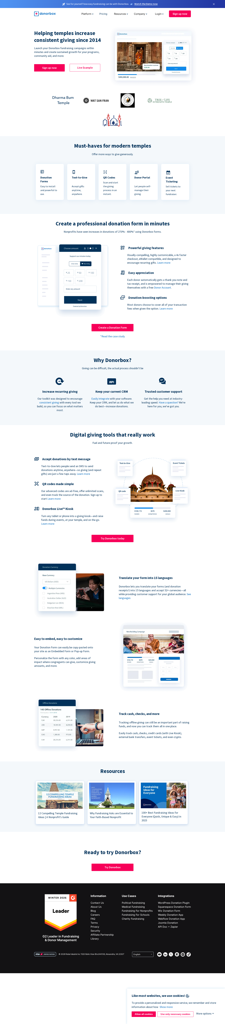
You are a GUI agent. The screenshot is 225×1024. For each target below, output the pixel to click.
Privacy (95, 926)
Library (95, 938)
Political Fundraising (133, 902)
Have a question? (168, 402)
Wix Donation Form (169, 910)
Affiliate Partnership (102, 934)
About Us (96, 906)
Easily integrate (100, 398)
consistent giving (49, 402)
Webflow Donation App (171, 918)
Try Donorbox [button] (113, 867)
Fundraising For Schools (135, 914)
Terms (94, 922)
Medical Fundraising (133, 906)
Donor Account (162, 287)
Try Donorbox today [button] (112, 538)
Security (95, 930)
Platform (86, 13)
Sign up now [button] (180, 13)
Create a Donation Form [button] (112, 327)
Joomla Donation (168, 922)
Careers (95, 914)
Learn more (163, 262)
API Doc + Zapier (168, 926)
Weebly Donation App (170, 914)
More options (204, 1013)
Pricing (103, 13)
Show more (166, 1007)
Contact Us (97, 902)
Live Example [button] (85, 67)
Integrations (166, 896)
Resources (120, 13)
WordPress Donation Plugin (173, 902)
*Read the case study (112, 336)
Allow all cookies (144, 1014)
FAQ (93, 918)
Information (98, 896)
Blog (93, 910)
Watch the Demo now (146, 3)
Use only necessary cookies (175, 1014)
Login (158, 13)
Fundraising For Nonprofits (137, 910)
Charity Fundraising (133, 918)
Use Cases (129, 896)
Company (139, 13)
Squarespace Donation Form (174, 906)
